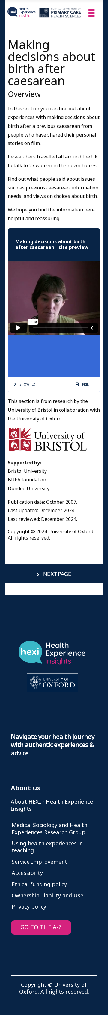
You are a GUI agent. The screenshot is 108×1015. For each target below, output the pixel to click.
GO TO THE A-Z (41, 927)
